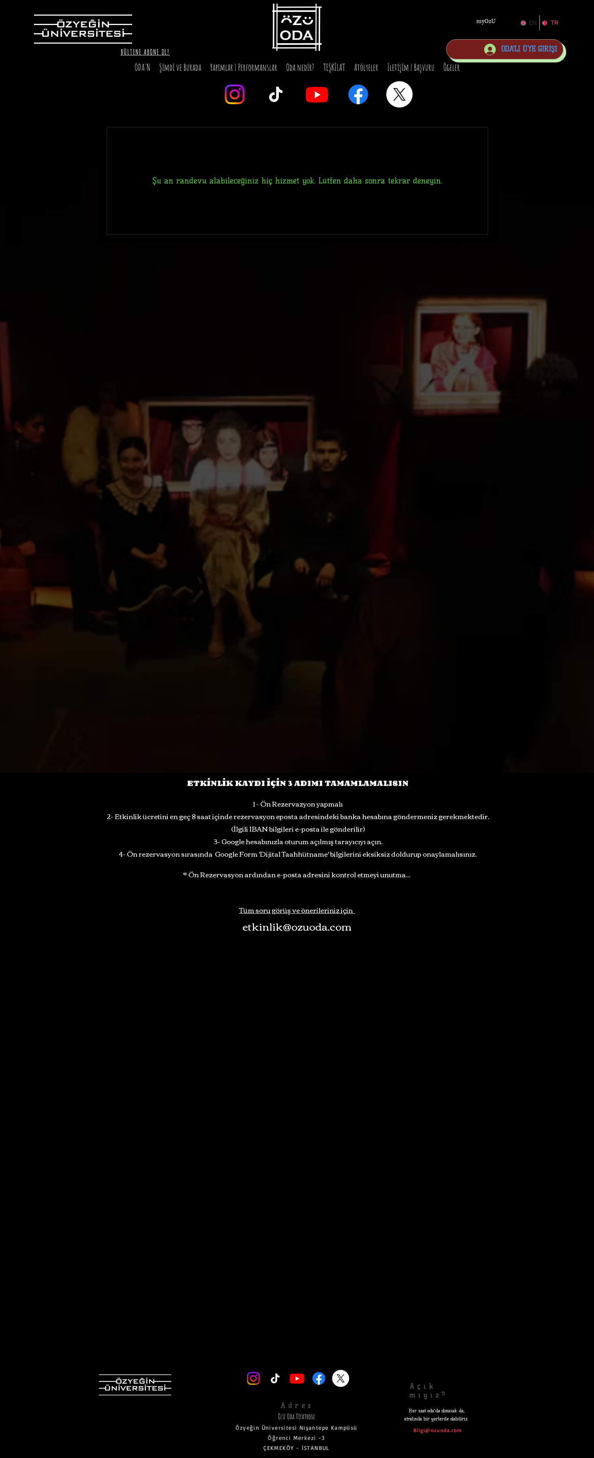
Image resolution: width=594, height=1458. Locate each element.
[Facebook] (358, 94)
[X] (399, 94)
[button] (145, 51)
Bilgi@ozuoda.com (437, 1430)
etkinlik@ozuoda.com (297, 925)
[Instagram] (234, 94)
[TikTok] (276, 94)
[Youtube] (317, 94)
